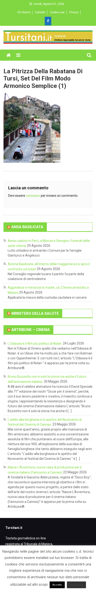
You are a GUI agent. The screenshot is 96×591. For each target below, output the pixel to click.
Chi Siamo (23, 12)
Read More (76, 584)
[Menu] (18, 55)
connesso (33, 195)
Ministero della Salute (35, 313)
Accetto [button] (57, 584)
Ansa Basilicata (27, 227)
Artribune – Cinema (30, 329)
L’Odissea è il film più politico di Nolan (35, 343)
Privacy (74, 12)
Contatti (40, 12)
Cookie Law (57, 12)
